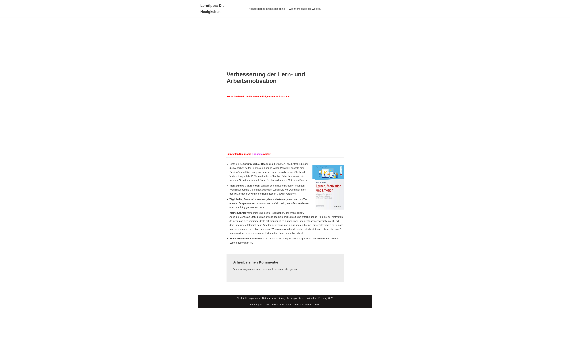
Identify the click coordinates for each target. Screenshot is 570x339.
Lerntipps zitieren (296, 298)
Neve (203, 311)
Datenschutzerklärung (273, 298)
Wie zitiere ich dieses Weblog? (305, 9)
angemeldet (249, 269)
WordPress (230, 311)
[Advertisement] (285, 40)
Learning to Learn (259, 304)
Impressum (254, 298)
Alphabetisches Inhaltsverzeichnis (267, 9)
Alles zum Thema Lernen (307, 304)
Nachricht (242, 298)
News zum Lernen (281, 304)
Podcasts (257, 154)
